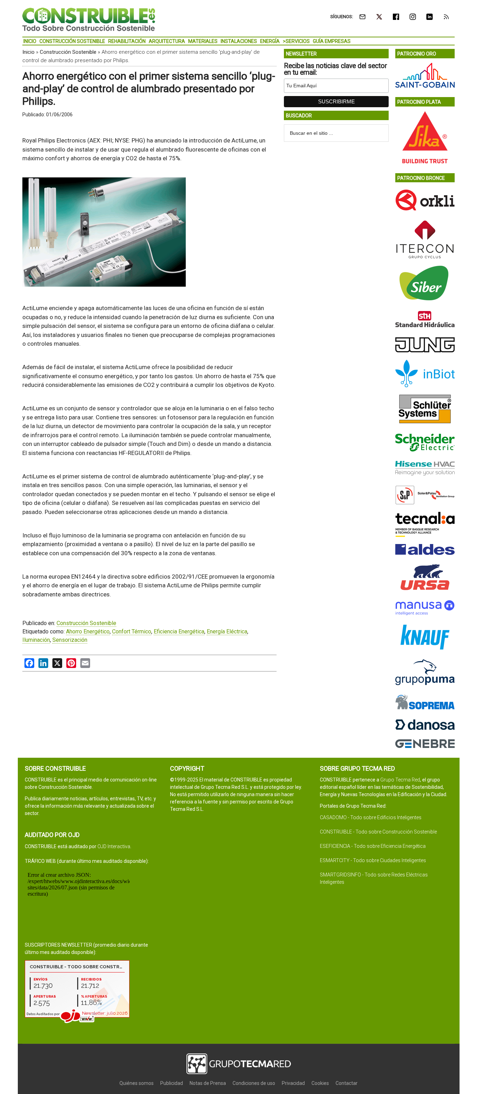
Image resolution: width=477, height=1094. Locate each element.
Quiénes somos (136, 1083)
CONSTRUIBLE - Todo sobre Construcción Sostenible (378, 832)
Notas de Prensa (208, 1083)
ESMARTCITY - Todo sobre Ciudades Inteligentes (373, 860)
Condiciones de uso (254, 1083)
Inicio (28, 52)
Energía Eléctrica (227, 631)
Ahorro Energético (88, 631)
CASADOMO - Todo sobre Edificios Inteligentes (370, 817)
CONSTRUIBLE (88, 19)
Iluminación (36, 640)
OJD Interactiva (113, 846)
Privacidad (293, 1083)
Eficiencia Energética (179, 631)
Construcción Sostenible (68, 52)
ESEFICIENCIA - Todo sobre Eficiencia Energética (373, 846)
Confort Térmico (131, 631)
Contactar (347, 1083)
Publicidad (171, 1083)
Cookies (320, 1083)
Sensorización (69, 640)
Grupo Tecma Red (400, 780)
